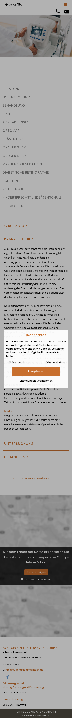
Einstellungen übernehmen (36, 380)
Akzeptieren (36, 371)
